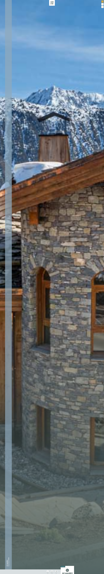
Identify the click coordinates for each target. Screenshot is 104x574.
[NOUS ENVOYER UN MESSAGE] (102, 7)
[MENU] (102, 1)
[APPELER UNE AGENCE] (102, 4)
